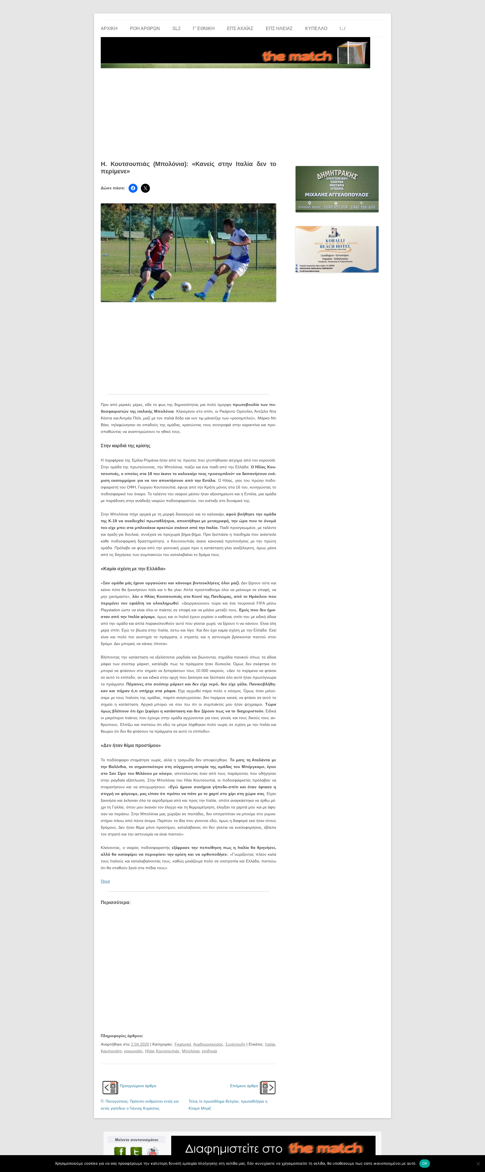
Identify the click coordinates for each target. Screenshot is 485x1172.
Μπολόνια (191, 1051)
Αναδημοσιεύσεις (208, 1044)
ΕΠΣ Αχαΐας (240, 28)
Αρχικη (109, 28)
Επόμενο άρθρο (244, 1086)
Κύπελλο (316, 28)
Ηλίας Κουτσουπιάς (162, 1051)
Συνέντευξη (235, 1044)
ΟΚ (424, 1163)
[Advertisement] (242, 112)
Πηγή (105, 881)
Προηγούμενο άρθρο (138, 1086)
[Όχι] (478, 1163)
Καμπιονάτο (111, 1051)
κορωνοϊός (133, 1051)
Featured (183, 1044)
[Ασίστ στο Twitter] (145, 188)
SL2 (176, 28)
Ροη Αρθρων (145, 28)
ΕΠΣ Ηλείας (279, 28)
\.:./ (342, 28)
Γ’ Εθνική (204, 28)
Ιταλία (270, 1044)
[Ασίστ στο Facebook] (133, 188)
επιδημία (209, 1051)
